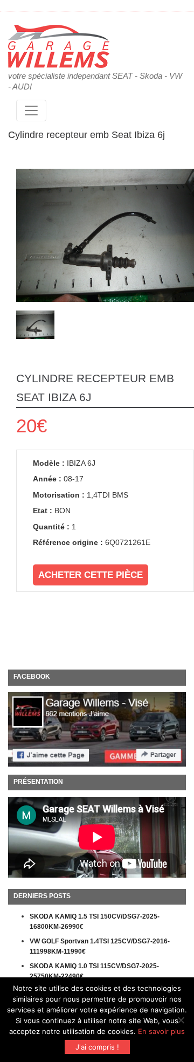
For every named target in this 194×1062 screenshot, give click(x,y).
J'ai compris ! (97, 1047)
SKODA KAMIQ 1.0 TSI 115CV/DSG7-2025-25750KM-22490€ (94, 971)
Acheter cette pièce (90, 575)
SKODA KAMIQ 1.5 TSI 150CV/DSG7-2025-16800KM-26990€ (95, 922)
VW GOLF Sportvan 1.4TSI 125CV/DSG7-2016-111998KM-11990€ (100, 946)
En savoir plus (161, 1031)
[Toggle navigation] (31, 110)
